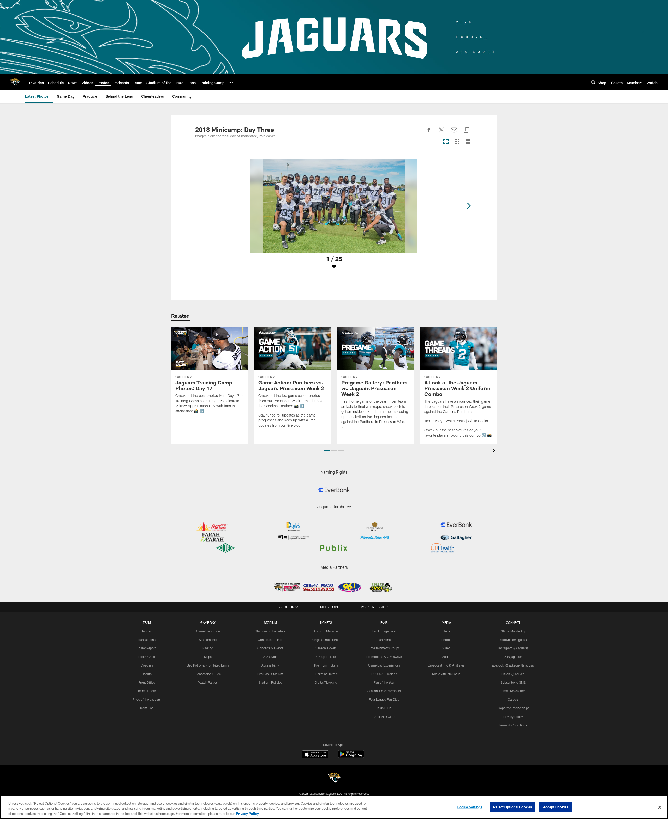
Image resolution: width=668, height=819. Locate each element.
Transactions (147, 639)
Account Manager (326, 631)
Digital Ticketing (326, 682)
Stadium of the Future (270, 631)
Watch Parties (208, 682)
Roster (146, 631)
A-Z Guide (270, 656)
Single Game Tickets (326, 639)
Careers (513, 699)
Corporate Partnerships (513, 708)
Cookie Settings (469, 807)
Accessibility (270, 665)
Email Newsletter (513, 691)
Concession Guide (208, 674)
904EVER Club (384, 716)
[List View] (467, 142)
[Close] (659, 807)
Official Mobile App (513, 631)
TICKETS (326, 622)
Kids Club (384, 708)
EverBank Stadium (270, 674)
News (446, 631)
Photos (446, 639)
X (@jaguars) (513, 656)
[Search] (593, 82)
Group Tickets (326, 656)
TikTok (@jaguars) (513, 674)
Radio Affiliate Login (446, 674)
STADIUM (270, 622)
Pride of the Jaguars (147, 699)
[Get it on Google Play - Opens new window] (351, 756)
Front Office (147, 682)
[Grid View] (456, 142)
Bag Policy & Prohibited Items (208, 665)
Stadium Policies (270, 682)
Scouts (147, 674)
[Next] (469, 206)
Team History (147, 691)
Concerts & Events (270, 648)
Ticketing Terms (326, 674)
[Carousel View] (446, 142)
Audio (446, 656)
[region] (334, 807)
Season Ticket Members (384, 691)
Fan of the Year (384, 682)
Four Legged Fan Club (384, 699)
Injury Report (147, 648)
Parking (207, 648)
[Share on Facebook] (429, 133)
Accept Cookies (555, 807)
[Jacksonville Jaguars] (334, 778)
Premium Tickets (326, 665)
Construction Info (270, 639)
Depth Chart (146, 656)
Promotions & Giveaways (384, 656)
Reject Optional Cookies (512, 807)
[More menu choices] (231, 82)
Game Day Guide (208, 631)
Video (446, 648)
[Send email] (454, 133)
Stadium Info (208, 639)
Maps (208, 656)
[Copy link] (466, 130)
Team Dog (147, 708)
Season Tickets (326, 648)
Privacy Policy (513, 716)
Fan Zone (384, 639)
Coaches (147, 665)
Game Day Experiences (384, 665)
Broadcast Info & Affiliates (446, 665)
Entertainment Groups (384, 648)
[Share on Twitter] (441, 133)
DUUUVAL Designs (384, 674)
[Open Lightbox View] (334, 217)
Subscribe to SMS (513, 682)
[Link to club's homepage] (14, 82)
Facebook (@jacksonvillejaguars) (513, 665)
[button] (327, 450)
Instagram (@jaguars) (513, 648)
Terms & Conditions (513, 725)
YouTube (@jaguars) (513, 639)
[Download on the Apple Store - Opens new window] (315, 754)
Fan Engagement (384, 631)
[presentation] (495, 451)
